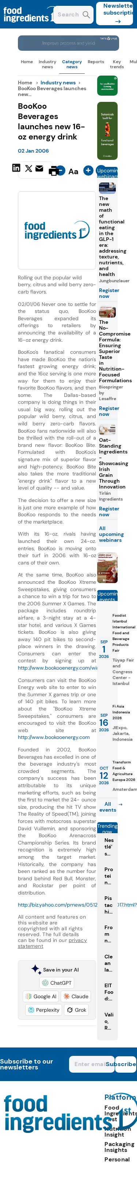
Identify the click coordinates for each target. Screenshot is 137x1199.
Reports (96, 61)
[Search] (86, 15)
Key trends (117, 64)
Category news (72, 64)
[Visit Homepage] (32, 26)
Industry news (47, 64)
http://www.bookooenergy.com (54, 737)
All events (107, 807)
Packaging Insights (119, 1147)
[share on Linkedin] (17, 170)
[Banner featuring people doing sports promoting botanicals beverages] (107, 157)
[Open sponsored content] (68, 48)
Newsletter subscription (118, 9)
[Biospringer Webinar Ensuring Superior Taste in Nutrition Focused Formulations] (107, 581)
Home (27, 61)
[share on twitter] (28, 170)
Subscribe (125, 1064)
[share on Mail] (40, 170)
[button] (56, 983)
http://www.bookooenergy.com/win (58, 668)
